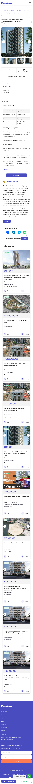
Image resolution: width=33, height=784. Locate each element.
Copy (25, 238)
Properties (11, 10)
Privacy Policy (6, 774)
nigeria (3, 12)
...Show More (6, 169)
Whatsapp (25, 781)
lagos (9, 12)
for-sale (18, 10)
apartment (25, 10)
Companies (4, 727)
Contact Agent (10, 781)
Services (3, 724)
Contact (6, 221)
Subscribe (16, 761)
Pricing (3, 730)
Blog (2, 721)
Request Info (16, 175)
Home (4, 10)
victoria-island (16, 12)
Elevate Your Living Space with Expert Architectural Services (11, 738)
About (2, 714)
